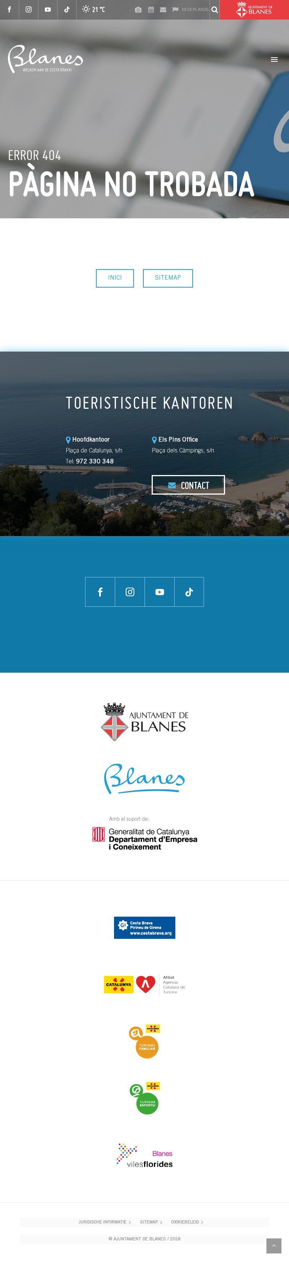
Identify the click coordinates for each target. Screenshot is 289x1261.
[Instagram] (28, 9)
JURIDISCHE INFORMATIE (102, 1222)
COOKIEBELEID (185, 1222)
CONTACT (194, 485)
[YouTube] (48, 9)
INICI (115, 278)
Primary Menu (274, 59)
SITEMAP (168, 278)
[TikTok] (67, 9)
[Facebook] (9, 9)
